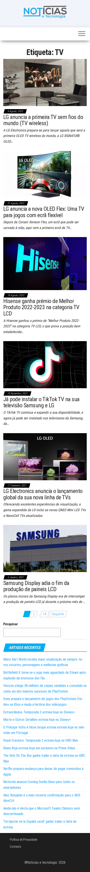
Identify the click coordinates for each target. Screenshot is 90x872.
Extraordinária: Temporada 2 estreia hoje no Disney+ (39, 712)
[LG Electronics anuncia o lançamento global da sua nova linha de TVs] (45, 456)
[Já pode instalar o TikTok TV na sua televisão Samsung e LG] (45, 364)
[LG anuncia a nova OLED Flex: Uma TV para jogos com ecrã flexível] (45, 174)
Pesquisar (10, 624)
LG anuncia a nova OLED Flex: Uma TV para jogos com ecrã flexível (43, 212)
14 (44, 614)
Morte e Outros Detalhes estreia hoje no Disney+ (37, 720)
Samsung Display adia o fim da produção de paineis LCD (36, 586)
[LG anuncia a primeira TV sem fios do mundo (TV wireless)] (45, 82)
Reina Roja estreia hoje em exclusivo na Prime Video (39, 748)
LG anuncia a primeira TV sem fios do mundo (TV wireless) (43, 120)
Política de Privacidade (23, 839)
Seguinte (58, 614)
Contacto (15, 846)
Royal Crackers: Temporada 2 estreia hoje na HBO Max (40, 740)
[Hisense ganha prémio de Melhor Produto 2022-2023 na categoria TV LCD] (45, 263)
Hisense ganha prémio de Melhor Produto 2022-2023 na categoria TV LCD (41, 307)
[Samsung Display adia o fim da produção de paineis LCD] (45, 548)
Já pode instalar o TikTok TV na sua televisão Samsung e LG (41, 402)
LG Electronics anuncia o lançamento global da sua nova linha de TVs (43, 494)
